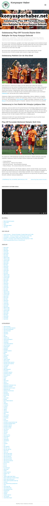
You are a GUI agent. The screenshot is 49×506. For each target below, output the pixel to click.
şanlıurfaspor (6, 440)
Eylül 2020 (6, 306)
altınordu (5, 336)
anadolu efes (6, 337)
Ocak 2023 (6, 267)
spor (12, 40)
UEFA (22, 40)
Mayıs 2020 (6, 311)
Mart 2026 (6, 249)
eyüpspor (5, 367)
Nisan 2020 (6, 313)
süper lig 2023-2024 (8, 454)
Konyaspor (6, 420)
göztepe (5, 399)
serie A (5, 442)
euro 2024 (6, 366)
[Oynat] (3, 213)
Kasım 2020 (6, 304)
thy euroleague (7, 467)
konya (5, 419)
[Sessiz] (43, 213)
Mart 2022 (6, 281)
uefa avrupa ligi (7, 486)
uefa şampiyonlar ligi (28, 40)
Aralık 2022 (6, 269)
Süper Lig (6, 452)
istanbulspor (6, 412)
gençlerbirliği (6, 395)
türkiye (5, 474)
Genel (5, 396)
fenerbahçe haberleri (8, 372)
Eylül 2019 (6, 319)
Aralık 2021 (6, 286)
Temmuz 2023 (7, 259)
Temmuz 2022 (7, 276)
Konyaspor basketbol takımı (9, 423)
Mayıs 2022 (6, 279)
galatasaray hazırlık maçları (9, 387)
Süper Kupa (6, 450)
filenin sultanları (7, 375)
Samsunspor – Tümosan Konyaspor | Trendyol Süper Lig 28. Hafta (18, 235)
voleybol (5, 493)
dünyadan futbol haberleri (37, 37)
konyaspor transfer (7, 427)
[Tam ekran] (45, 213)
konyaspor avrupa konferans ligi (10, 422)
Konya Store (6, 222)
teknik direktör (6, 462)
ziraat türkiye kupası (8, 497)
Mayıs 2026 (6, 247)
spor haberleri (17, 40)
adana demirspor (7, 330)
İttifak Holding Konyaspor (9, 221)
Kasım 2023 (6, 253)
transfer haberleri (7, 472)
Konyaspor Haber (20, 2)
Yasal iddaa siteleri (8, 225)
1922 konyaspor (7, 326)
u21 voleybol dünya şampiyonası (10, 483)
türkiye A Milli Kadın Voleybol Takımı (11, 477)
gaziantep (6, 392)
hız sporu (5, 406)
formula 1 (5, 376)
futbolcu (5, 382)
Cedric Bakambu (20, 99)
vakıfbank (6, 492)
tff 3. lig (5, 466)
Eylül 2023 (6, 256)
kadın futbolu (6, 415)
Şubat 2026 (6, 250)
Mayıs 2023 (6, 261)
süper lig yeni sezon (8, 459)
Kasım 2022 (6, 270)
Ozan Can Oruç (7, 434)
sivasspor (6, 443)
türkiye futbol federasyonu (9, 479)
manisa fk (6, 430)
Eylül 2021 (6, 290)
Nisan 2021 (6, 297)
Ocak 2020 (6, 317)
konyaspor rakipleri (8, 426)
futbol (5, 379)
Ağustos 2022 (6, 274)
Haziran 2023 (6, 260)
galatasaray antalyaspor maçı (10, 385)
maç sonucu (8, 40)
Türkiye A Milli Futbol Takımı (9, 476)
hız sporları (6, 405)
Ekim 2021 (6, 289)
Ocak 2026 (6, 251)
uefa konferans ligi (7, 487)
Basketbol (6, 349)
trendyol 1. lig (6, 473)
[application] (24, 201)
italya (5, 413)
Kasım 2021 (6, 287)
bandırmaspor (6, 346)
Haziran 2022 (6, 277)
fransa (5, 377)
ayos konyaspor (7, 345)
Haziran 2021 (6, 294)
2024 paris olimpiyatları (8, 329)
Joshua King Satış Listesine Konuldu (38, 179)
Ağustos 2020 (6, 307)
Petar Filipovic (7, 436)
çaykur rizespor (7, 359)
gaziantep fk (6, 393)
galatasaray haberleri (8, 386)
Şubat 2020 (6, 316)
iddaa (5, 224)
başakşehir (6, 347)
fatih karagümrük (7, 369)
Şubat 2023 (6, 266)
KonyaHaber (13, 37)
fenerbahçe (6, 370)
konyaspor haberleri (8, 425)
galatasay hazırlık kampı (9, 390)
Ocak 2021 (6, 301)
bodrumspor (6, 355)
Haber (3, 40)
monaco (5, 433)
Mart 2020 (6, 314)
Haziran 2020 (6, 310)
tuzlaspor (5, 482)
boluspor (5, 356)
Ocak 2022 (6, 284)
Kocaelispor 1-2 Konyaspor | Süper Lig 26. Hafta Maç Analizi (16, 237)
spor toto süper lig (7, 449)
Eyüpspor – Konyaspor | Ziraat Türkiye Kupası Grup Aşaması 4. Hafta (18, 238)
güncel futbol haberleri (8, 400)
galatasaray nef (7, 389)
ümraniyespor (6, 490)
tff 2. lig (5, 464)
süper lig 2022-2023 (8, 453)
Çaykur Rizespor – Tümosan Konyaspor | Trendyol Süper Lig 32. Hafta (18, 234)
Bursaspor (6, 357)
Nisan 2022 (6, 280)
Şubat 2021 (6, 300)
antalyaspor (6, 342)
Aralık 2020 (6, 303)
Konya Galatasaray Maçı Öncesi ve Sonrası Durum (14, 240)
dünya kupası (6, 360)
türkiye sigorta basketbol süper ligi (11, 480)
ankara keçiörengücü (8, 339)
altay (5, 335)
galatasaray (6, 383)
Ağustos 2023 (6, 257)
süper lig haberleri (7, 456)
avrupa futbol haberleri (22, 37)
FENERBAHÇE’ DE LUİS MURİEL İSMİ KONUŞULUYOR (15, 179)
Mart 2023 (6, 264)
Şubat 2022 (6, 283)
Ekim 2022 (6, 271)
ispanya (5, 410)
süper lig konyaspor (8, 457)
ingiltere (5, 409)
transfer (5, 470)
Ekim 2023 (6, 254)
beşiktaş (5, 352)
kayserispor (6, 416)
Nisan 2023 (6, 263)
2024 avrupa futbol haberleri (9, 327)
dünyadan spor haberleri (9, 363)
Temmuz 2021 (7, 293)
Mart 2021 (6, 299)
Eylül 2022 (6, 273)
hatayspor (6, 403)
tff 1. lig (5, 463)
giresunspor (6, 397)
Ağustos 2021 (6, 291)
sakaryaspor (6, 439)
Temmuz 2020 (7, 309)
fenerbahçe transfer (8, 373)
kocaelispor (6, 417)
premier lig (6, 437)
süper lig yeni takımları (8, 460)
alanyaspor (6, 333)
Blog (30, 37)
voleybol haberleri (7, 494)
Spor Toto (6, 226)
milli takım (6, 432)
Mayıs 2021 (6, 296)
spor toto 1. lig (6, 447)
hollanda (5, 407)
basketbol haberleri (8, 350)
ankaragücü (6, 340)
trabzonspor (6, 469)
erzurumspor (6, 365)
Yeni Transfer (6, 496)
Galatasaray (4, 93)
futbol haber (6, 380)
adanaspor (6, 332)
